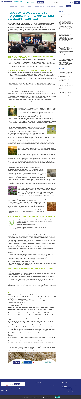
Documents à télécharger (40, 388)
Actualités (61, 6)
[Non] (79, 397)
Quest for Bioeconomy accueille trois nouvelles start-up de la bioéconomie (66, 48)
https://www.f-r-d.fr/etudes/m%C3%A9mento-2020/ (22, 348)
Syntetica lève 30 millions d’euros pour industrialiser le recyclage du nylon (65, 44)
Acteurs (29, 6)
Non (59, 397)
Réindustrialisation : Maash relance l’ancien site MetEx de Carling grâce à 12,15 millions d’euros (65, 28)
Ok (55, 397)
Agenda (37, 387)
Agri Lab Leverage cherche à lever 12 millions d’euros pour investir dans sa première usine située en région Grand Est (66, 59)
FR (70, 2)
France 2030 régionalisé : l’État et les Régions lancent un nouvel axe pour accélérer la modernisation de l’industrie (66, 53)
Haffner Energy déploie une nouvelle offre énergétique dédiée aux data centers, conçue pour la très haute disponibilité (65, 16)
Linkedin (3, 390)
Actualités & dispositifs (52, 385)
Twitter (7, 390)
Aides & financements (39, 6)
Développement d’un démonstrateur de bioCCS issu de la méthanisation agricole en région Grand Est (66, 39)
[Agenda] (67, 2)
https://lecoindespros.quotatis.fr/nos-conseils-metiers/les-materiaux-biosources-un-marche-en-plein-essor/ (31, 342)
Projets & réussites (51, 6)
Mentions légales (39, 390)
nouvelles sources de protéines (23, 62)
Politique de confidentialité (52, 388)
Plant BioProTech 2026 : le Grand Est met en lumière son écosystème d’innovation (65, 63)
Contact (68, 6)
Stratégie (22, 6)
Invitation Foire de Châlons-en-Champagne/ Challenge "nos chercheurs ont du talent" (66, 72)
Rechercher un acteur (51, 387)
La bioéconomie (13, 6)
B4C (41, 24)
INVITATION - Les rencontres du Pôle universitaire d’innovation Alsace (66, 87)
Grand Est (14, 24)
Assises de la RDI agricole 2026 (66, 83)
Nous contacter (66, 388)
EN (72, 2)
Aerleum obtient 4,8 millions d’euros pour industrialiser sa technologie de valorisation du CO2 (66, 23)
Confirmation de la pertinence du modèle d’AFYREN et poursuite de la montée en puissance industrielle (65, 34)
